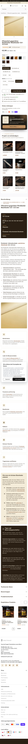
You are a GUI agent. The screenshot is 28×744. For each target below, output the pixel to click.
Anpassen (7, 379)
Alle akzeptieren (18, 379)
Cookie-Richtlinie (17, 376)
